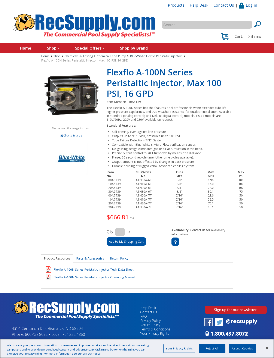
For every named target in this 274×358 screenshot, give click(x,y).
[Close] (267, 348)
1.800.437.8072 (229, 333)
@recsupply (241, 321)
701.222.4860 (73, 334)
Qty (110, 231)
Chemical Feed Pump (111, 56)
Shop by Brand (134, 48)
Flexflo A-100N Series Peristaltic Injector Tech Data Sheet (94, 269)
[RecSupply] (83, 26)
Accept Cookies (242, 348)
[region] (137, 348)
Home (25, 48)
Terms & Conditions (155, 329)
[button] (241, 36)
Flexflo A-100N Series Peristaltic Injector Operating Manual (94, 277)
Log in (251, 5)
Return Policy (150, 325)
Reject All (212, 348)
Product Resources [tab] (57, 258)
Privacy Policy (150, 320)
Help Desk (199, 5)
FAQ (143, 316)
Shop (52, 48)
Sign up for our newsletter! (235, 309)
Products (176, 5)
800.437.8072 (36, 334)
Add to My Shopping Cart (126, 241)
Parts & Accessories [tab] (90, 258)
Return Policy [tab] (119, 258)
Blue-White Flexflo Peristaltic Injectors (156, 56)
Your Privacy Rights (179, 348)
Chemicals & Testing (78, 56)
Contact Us (223, 5)
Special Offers (88, 48)
